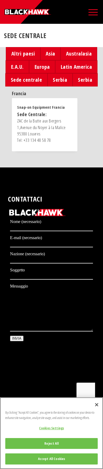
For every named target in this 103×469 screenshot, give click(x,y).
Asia (50, 53)
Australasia (79, 53)
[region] (51, 433)
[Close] (96, 405)
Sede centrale (26, 79)
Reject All (51, 443)
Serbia (60, 79)
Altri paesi (23, 53)
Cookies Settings (51, 428)
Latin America (76, 66)
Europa (42, 66)
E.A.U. (17, 66)
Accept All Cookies (51, 458)
